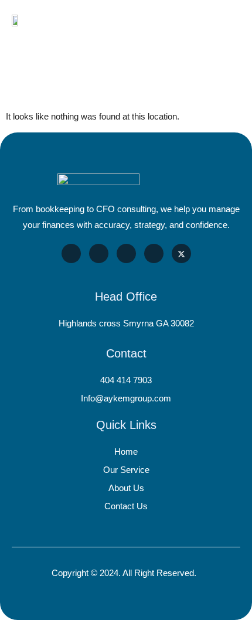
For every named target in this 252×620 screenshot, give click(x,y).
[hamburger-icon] (227, 20)
